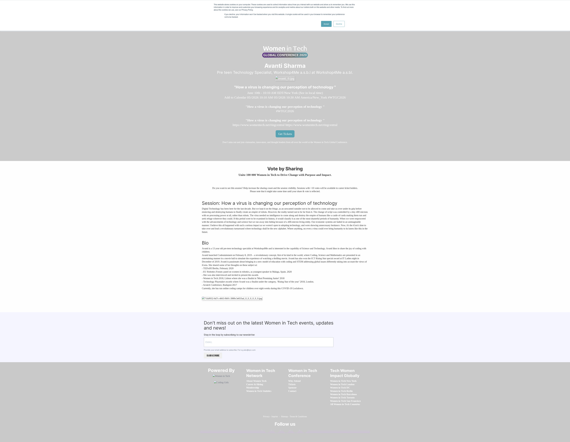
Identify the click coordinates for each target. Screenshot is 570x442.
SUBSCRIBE (212, 355)
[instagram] (284, 431)
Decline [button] (339, 24)
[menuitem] (256, 381)
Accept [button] (326, 24)
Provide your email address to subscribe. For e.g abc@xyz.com (229, 350)
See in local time (311, 93)
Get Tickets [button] (285, 133)
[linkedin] (275, 431)
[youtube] (303, 431)
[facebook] (266, 431)
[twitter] (294, 431)
